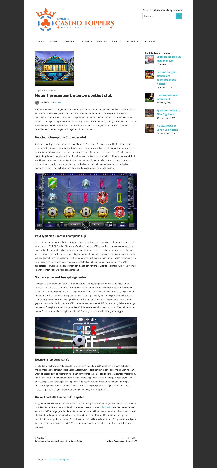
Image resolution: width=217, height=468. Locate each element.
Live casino (84, 41)
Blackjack (116, 41)
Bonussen (54, 41)
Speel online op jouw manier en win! (169, 59)
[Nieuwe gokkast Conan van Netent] (149, 129)
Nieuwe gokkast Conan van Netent (167, 128)
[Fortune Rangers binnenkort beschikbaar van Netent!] (149, 75)
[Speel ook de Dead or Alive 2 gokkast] (149, 114)
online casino (106, 407)
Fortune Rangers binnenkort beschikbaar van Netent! (166, 78)
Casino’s (68, 41)
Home (39, 41)
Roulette (101, 41)
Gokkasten (131, 41)
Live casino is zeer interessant (167, 97)
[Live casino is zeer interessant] (149, 98)
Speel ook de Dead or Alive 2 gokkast (169, 112)
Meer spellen (149, 41)
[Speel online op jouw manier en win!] (149, 60)
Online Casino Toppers (59, 459)
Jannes (58, 102)
